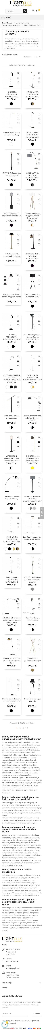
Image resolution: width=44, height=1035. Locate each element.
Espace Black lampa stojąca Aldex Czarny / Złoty (11, 661)
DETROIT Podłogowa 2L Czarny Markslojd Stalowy (32, 580)
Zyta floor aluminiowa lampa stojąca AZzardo (11, 296)
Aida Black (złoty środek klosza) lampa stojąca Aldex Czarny (11, 620)
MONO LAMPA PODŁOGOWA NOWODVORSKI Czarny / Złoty (11, 580)
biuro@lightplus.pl (12, 968)
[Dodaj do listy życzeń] (18, 73)
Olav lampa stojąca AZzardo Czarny (11, 498)
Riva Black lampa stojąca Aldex (32, 619)
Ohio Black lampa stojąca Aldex (11, 417)
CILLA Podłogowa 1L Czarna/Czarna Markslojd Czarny (32, 337)
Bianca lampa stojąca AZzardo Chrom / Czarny (32, 418)
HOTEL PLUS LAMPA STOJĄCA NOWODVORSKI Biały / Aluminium (32, 499)
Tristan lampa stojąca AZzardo (32, 700)
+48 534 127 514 (12, 961)
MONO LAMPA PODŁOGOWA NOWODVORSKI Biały (11, 539)
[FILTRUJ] (42, 517)
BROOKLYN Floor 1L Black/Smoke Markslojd (11, 215)
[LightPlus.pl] (22, 1028)
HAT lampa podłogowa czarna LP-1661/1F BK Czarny (11, 701)
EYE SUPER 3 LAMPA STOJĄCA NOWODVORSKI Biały (11, 377)
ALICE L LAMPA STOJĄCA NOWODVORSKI (32, 175)
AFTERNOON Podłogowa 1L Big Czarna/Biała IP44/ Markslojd (11, 458)
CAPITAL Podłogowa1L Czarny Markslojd (11, 174)
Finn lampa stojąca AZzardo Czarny (32, 296)
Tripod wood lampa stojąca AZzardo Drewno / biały (32, 216)
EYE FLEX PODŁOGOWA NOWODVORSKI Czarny (11, 94)
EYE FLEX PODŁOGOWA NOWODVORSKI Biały (11, 337)
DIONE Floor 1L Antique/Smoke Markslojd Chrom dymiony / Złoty (32, 458)
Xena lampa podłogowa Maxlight (32, 660)
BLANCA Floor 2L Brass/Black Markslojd (11, 255)
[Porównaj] (18, 78)
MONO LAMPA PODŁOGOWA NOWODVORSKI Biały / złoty (32, 377)
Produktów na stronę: (10, 54)
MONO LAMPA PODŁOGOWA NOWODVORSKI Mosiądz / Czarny (32, 94)
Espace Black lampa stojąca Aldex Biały (11, 134)
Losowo (37, 56)
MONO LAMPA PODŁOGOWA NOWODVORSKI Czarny (32, 135)
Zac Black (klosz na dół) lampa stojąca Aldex (32, 538)
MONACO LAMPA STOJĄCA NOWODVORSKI (32, 256)
